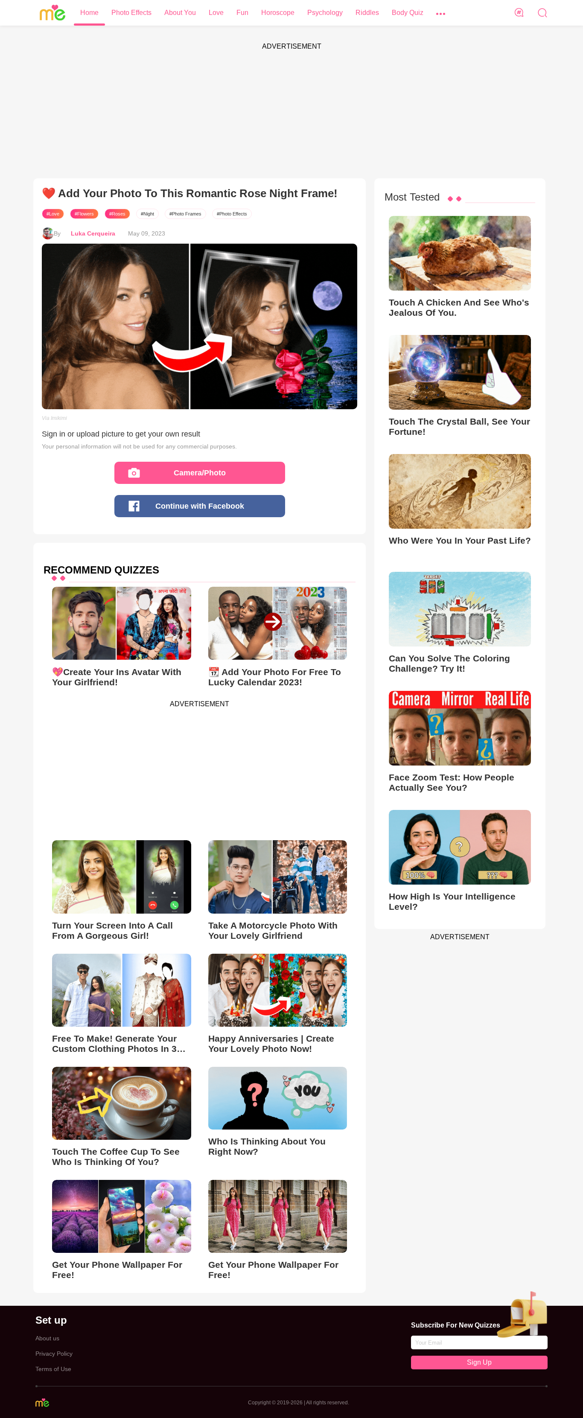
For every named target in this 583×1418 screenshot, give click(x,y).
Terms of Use (53, 1369)
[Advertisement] (291, 114)
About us (47, 1338)
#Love (53, 213)
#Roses (117, 213)
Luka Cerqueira (93, 233)
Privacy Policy (54, 1353)
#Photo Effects (232, 213)
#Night (147, 213)
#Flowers (84, 213)
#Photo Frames (185, 213)
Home (89, 12)
